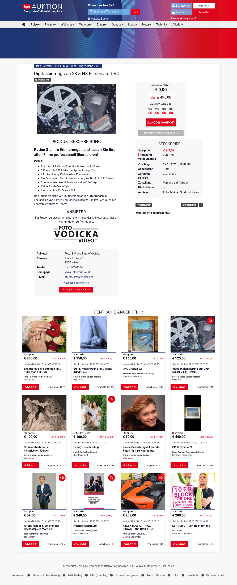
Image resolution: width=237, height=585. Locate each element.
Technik (161, 24)
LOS (135, 11)
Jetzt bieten (30, 386)
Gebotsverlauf (144, 205)
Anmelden (204, 12)
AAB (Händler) (98, 575)
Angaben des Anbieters (76, 282)
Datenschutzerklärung (46, 575)
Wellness (66, 24)
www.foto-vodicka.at (77, 272)
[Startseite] (24, 24)
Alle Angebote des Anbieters (76, 289)
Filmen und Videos (65, 200)
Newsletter (193, 575)
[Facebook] (201, 205)
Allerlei (176, 24)
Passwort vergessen (127, 575)
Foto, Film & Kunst (64, 66)
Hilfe (175, 575)
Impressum (18, 575)
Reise (34, 24)
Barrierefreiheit (215, 575)
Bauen (101, 24)
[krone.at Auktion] (44, 9)
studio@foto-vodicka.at (79, 277)
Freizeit (49, 24)
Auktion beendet (161, 122)
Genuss (116, 24)
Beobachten (190, 205)
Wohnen (84, 24)
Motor (145, 24)
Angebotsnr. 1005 (89, 66)
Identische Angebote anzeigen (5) (161, 133)
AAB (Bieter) (74, 575)
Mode (131, 24)
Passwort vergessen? (183, 18)
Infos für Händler (155, 575)
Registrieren (204, 5)
